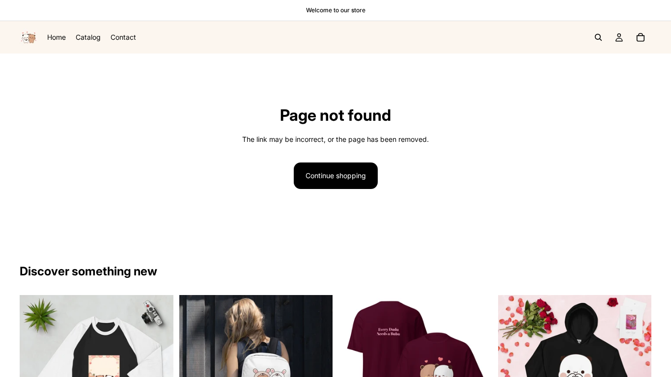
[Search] (598, 37)
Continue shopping (336, 175)
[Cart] (640, 37)
